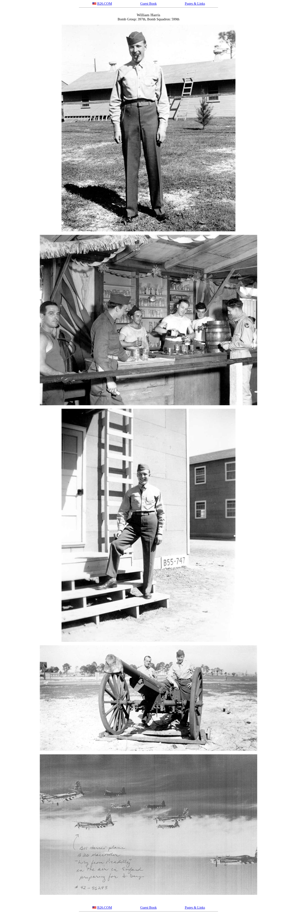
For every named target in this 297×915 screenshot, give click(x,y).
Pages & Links (195, 3)
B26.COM (104, 3)
